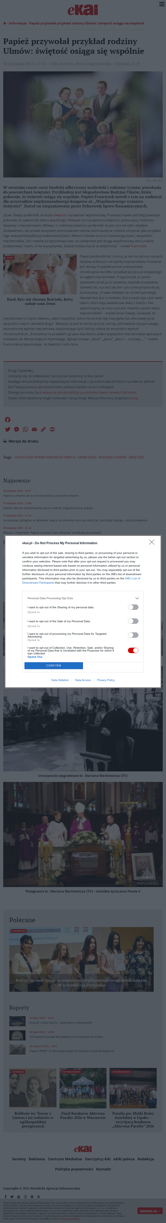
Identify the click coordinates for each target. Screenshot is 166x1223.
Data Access (83, 680)
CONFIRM (53, 665)
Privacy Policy (106, 680)
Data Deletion (60, 680)
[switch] (133, 607)
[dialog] (83, 611)
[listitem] (83, 598)
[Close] (153, 543)
